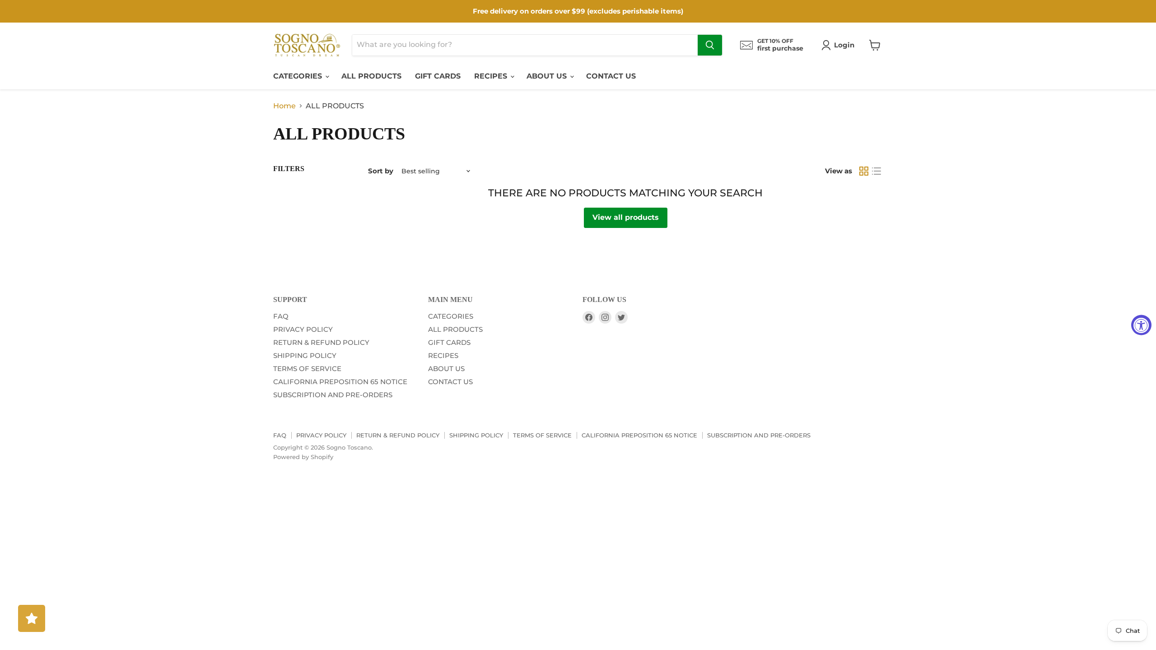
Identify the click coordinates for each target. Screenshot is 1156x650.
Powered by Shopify (303, 456)
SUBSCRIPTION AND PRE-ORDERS (332, 394)
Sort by (380, 171)
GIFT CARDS (438, 76)
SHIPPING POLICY (304, 355)
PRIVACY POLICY (303, 329)
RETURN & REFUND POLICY (321, 342)
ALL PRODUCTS (371, 76)
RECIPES (491, 76)
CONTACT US (611, 76)
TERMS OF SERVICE (307, 368)
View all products (625, 217)
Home (284, 106)
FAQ (281, 316)
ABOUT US (548, 76)
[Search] (710, 45)
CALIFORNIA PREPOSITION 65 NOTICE (340, 381)
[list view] (876, 171)
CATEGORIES (298, 76)
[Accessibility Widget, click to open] (1141, 325)
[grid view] (864, 171)
